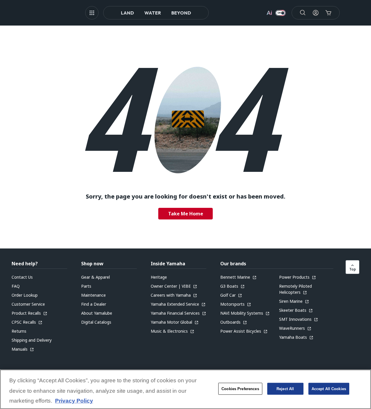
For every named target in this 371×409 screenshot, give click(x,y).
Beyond (181, 13)
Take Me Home (185, 213)
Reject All (285, 389)
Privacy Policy (74, 401)
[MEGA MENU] (92, 12)
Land (127, 13)
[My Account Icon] (315, 12)
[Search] (303, 12)
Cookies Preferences (240, 389)
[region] (185, 389)
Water (152, 13)
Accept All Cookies (329, 389)
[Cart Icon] (328, 12)
